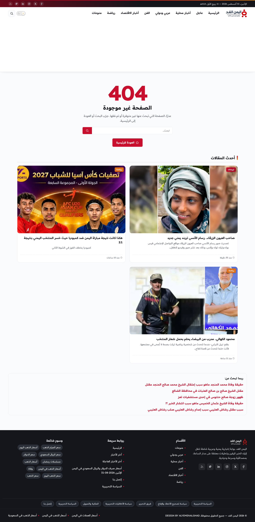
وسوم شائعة (54, 440)
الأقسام (180, 440)
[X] (35, 4)
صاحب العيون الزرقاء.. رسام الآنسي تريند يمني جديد (201, 238)
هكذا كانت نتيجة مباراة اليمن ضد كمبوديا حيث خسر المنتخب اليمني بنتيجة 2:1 (73, 240)
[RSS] (10, 4)
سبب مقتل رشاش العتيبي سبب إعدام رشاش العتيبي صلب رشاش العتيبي (195, 409)
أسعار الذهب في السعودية (22, 515)
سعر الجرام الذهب (52, 447)
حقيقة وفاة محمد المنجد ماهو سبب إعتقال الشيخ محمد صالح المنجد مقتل (194, 384)
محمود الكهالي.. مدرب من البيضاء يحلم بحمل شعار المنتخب (195, 339)
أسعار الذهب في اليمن (49, 468)
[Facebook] (41, 4)
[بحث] (11, 13)
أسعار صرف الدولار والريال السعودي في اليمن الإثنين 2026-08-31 (97, 470)
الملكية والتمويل (91, 503)
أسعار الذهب (31, 461)
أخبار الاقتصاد (130, 13)
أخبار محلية (183, 13)
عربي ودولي (162, 13)
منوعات (97, 13)
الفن (147, 13)
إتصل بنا (117, 479)
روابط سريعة (116, 440)
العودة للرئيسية (125, 142)
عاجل (199, 13)
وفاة (30, 468)
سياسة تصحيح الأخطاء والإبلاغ (172, 503)
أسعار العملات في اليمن (84, 515)
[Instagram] (29, 4)
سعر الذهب (33, 475)
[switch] (21, 13)
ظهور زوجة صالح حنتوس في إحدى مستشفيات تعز (210, 397)
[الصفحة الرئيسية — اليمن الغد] (236, 13)
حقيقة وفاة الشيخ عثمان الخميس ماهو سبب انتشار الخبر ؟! (204, 403)
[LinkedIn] (23, 4)
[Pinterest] (16, 4)
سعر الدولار (29, 454)
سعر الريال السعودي (50, 454)
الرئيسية (213, 13)
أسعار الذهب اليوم (28, 447)
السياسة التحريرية (112, 486)
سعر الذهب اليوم (52, 475)
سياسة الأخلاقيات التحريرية (118, 503)
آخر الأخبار (116, 454)
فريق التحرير (145, 503)
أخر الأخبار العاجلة (112, 461)
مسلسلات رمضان (52, 461)
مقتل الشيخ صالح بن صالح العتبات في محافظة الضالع (207, 390)
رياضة (111, 13)
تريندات (231, 169)
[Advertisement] (127, 45)
